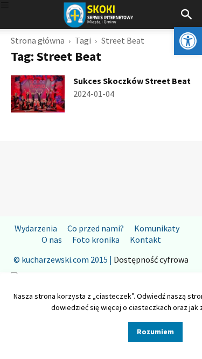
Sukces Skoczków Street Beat (132, 80)
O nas (51, 239)
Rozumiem (155, 331)
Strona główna (38, 40)
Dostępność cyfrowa (151, 259)
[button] (188, 41)
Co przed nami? (95, 228)
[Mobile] (5, 5)
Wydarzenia (36, 228)
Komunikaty (156, 228)
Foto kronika (96, 239)
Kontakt (145, 239)
